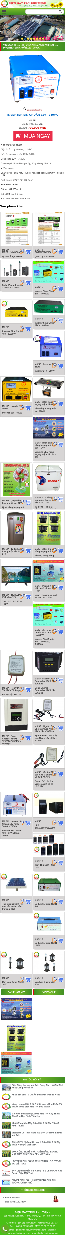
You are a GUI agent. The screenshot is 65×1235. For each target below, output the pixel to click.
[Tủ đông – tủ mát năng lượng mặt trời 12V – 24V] (48, 478)
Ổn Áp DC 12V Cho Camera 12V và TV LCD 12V (44, 784)
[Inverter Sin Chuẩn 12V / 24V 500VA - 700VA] (16, 804)
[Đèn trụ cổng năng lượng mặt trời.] (48, 528)
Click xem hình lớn (34, 110)
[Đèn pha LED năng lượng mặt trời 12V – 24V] (48, 428)
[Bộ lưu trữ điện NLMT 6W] (48, 884)
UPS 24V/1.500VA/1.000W (45, 826)
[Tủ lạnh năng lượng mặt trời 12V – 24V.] (16, 528)
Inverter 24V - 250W (44, 371)
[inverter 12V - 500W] (16, 389)
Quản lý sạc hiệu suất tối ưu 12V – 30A (46, 596)
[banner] (32, 7)
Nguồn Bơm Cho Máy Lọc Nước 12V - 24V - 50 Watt (46, 738)
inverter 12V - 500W (12, 412)
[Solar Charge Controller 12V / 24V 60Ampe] (48, 662)
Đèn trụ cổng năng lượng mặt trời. (44, 556)
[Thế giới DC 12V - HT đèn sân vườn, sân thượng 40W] (16, 884)
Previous (7, 32)
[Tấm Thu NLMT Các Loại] (48, 845)
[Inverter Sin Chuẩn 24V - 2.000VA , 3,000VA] (48, 614)
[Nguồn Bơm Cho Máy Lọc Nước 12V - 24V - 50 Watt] (48, 710)
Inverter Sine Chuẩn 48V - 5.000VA (12, 332)
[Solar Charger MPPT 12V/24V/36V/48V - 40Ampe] (16, 715)
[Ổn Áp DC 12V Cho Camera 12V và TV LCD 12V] (48, 757)
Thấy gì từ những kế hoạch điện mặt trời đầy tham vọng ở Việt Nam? (36, 1143)
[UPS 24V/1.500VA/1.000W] (48, 804)
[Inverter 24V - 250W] (48, 345)
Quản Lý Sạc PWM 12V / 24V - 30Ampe (45, 257)
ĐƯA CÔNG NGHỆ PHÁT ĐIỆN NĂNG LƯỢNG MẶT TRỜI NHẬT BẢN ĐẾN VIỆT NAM (35, 1152)
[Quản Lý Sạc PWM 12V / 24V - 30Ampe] (48, 229)
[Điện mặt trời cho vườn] (4, 11)
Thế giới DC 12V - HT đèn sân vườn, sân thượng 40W (13, 906)
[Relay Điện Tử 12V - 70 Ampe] (16, 667)
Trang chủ (9, 45)
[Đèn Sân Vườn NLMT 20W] (48, 962)
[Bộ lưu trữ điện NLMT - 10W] (48, 923)
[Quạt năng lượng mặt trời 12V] (16, 480)
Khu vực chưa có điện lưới (37, 45)
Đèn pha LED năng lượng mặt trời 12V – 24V (45, 454)
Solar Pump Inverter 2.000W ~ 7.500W (12, 286)
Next (57, 32)
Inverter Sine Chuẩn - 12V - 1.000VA (45, 324)
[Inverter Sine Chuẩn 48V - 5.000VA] (16, 311)
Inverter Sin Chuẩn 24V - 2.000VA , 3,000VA (44, 641)
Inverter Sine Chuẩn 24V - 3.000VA (45, 292)
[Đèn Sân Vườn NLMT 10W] (16, 962)
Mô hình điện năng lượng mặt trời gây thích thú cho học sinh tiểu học (36, 1114)
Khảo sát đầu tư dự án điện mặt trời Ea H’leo (36, 1094)
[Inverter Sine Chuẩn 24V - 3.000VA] (48, 271)
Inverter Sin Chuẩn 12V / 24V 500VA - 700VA (12, 833)
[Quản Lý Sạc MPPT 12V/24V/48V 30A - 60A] (16, 229)
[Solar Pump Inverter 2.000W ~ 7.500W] (16, 268)
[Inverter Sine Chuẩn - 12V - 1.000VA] (48, 307)
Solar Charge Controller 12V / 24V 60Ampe (45, 690)
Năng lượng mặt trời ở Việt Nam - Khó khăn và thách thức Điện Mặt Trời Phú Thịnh (37, 1105)
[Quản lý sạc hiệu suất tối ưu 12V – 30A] (48, 570)
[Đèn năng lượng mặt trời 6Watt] (48, 387)
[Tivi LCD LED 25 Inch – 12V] (16, 575)
